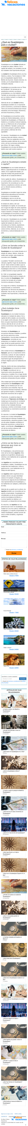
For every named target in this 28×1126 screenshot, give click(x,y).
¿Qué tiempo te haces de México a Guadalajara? (12, 1102)
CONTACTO (4, 1116)
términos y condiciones (17, 549)
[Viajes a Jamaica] (14, 640)
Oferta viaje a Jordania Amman (11, 574)
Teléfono (3, 532)
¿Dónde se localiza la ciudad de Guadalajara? (12, 895)
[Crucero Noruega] (14, 601)
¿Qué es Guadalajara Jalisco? (11, 771)
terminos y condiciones (14, 681)
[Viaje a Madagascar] (14, 623)
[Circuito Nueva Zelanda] (14, 585)
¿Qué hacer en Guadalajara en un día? (13, 751)
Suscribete (22, 678)
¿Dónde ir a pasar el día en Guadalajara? (10, 1061)
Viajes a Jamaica (7, 647)
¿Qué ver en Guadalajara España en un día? (14, 874)
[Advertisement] (14, 21)
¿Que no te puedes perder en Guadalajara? (11, 917)
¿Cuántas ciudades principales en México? (12, 938)
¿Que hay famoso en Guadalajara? (12, 1082)
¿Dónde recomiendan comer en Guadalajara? (11, 731)
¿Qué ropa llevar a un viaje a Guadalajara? (11, 853)
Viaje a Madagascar (8, 629)
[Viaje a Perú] (14, 660)
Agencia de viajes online (7, 1114)
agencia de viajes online (9, 155)
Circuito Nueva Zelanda (9, 592)
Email (2, 527)
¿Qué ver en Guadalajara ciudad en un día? (13, 978)
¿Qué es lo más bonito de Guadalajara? (14, 833)
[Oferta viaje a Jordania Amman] (14, 566)
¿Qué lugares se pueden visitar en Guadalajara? (12, 1040)
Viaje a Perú (6, 666)
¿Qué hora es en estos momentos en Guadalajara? (13, 812)
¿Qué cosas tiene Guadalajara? (11, 958)
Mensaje (3, 538)
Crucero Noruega (7, 610)
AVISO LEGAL (18, 1114)
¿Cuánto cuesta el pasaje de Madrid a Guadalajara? (13, 791)
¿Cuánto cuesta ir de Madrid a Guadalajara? (11, 710)
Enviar (14, 553)
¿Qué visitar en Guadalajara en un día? (14, 999)
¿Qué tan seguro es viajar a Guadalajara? (10, 1019)
